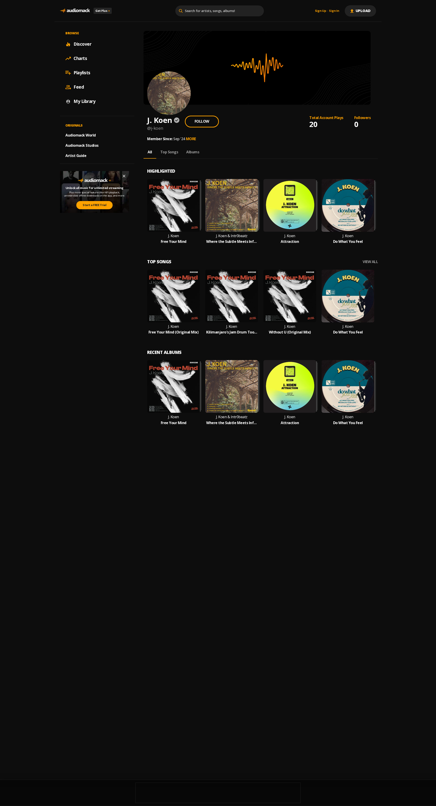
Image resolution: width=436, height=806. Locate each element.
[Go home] (75, 10)
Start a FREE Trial (94, 205)
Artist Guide (75, 155)
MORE (191, 138)
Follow (202, 121)
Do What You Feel (348, 241)
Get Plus (102, 11)
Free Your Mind (173, 241)
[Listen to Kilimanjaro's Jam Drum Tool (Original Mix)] (231, 296)
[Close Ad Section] (124, 176)
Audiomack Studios (82, 145)
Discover (82, 44)
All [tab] (150, 151)
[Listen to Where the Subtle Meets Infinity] (231, 205)
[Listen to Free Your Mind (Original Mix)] (173, 296)
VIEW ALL (370, 261)
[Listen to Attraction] (289, 205)
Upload (363, 10)
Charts (80, 58)
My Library (84, 101)
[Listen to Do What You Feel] (348, 205)
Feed (79, 87)
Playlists (82, 73)
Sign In (334, 11)
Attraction (290, 241)
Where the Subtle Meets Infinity (231, 241)
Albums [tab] (192, 151)
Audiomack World (80, 135)
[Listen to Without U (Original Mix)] (289, 296)
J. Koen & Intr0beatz (232, 236)
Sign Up (320, 11)
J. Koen (173, 236)
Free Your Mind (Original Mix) (174, 332)
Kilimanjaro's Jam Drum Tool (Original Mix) (231, 332)
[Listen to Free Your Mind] (173, 205)
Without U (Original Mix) (290, 332)
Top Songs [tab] (169, 151)
